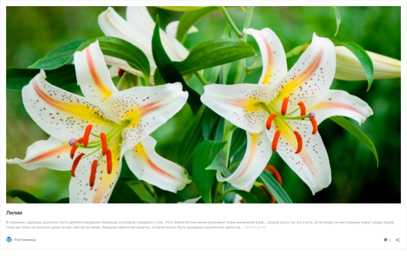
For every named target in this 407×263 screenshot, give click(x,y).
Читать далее (255, 227)
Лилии (14, 213)
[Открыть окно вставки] (397, 238)
